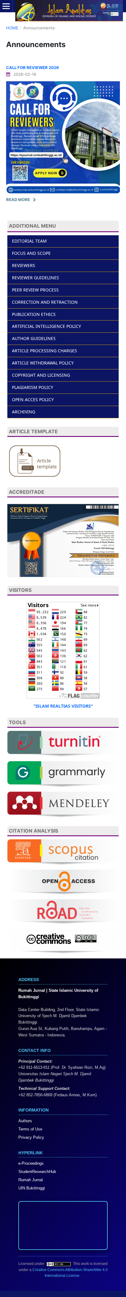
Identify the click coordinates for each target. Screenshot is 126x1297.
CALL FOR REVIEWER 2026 (32, 67)
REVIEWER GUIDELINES (35, 277)
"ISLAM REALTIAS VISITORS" (63, 706)
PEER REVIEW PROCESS (35, 290)
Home (12, 27)
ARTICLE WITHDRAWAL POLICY (43, 363)
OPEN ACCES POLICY (33, 399)
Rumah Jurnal (30, 1180)
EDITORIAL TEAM (29, 241)
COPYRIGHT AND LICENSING (41, 375)
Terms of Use (30, 1129)
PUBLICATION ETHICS (34, 314)
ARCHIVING (23, 412)
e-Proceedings (31, 1163)
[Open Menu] (6, 6)
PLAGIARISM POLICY (32, 387)
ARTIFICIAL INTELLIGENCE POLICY (46, 326)
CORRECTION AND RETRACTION (45, 302)
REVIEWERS (23, 265)
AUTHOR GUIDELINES (34, 338)
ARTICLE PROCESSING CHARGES (44, 351)
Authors (25, 1121)
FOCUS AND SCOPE (31, 253)
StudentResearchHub (37, 1171)
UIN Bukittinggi (31, 1188)
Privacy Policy (31, 1137)
